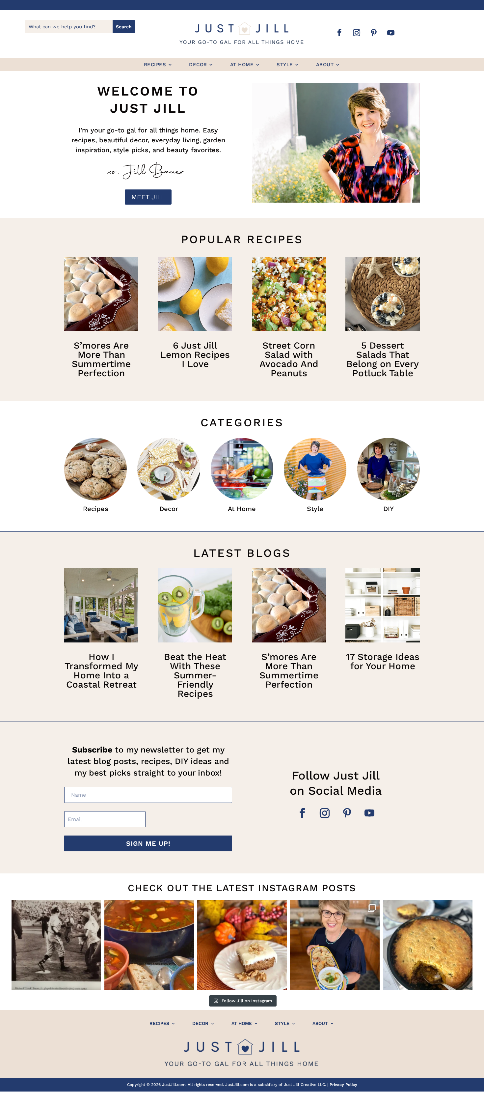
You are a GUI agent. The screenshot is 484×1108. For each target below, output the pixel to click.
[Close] (348, 501)
